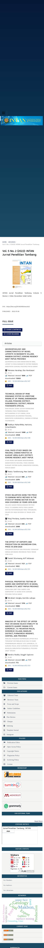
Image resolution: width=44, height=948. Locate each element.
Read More (38, 821)
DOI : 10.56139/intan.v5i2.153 (19, 665)
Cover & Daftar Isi (13, 329)
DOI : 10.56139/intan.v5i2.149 (19, 482)
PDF (10, 385)
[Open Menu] (3, 113)
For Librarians (8, 890)
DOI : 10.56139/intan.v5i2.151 (19, 569)
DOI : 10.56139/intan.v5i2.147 (19, 381)
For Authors (8, 885)
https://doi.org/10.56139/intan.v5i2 (18, 306)
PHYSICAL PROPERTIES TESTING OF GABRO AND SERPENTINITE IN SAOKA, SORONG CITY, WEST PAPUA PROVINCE (21, 588)
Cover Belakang (12, 334)
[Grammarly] (22, 806)
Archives (11, 242)
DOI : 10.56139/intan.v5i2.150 (19, 529)
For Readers (8, 880)
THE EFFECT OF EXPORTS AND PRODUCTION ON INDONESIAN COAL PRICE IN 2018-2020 (21, 548)
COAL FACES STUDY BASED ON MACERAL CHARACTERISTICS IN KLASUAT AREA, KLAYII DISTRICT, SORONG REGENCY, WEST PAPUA (21, 459)
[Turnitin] (22, 785)
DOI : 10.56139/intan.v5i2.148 (19, 438)
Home (4, 242)
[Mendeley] (22, 795)
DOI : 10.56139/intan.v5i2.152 (19, 609)
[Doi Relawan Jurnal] (22, 774)
